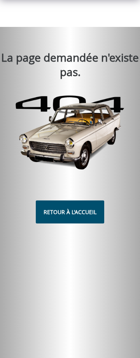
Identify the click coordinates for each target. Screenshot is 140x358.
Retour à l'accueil (70, 212)
